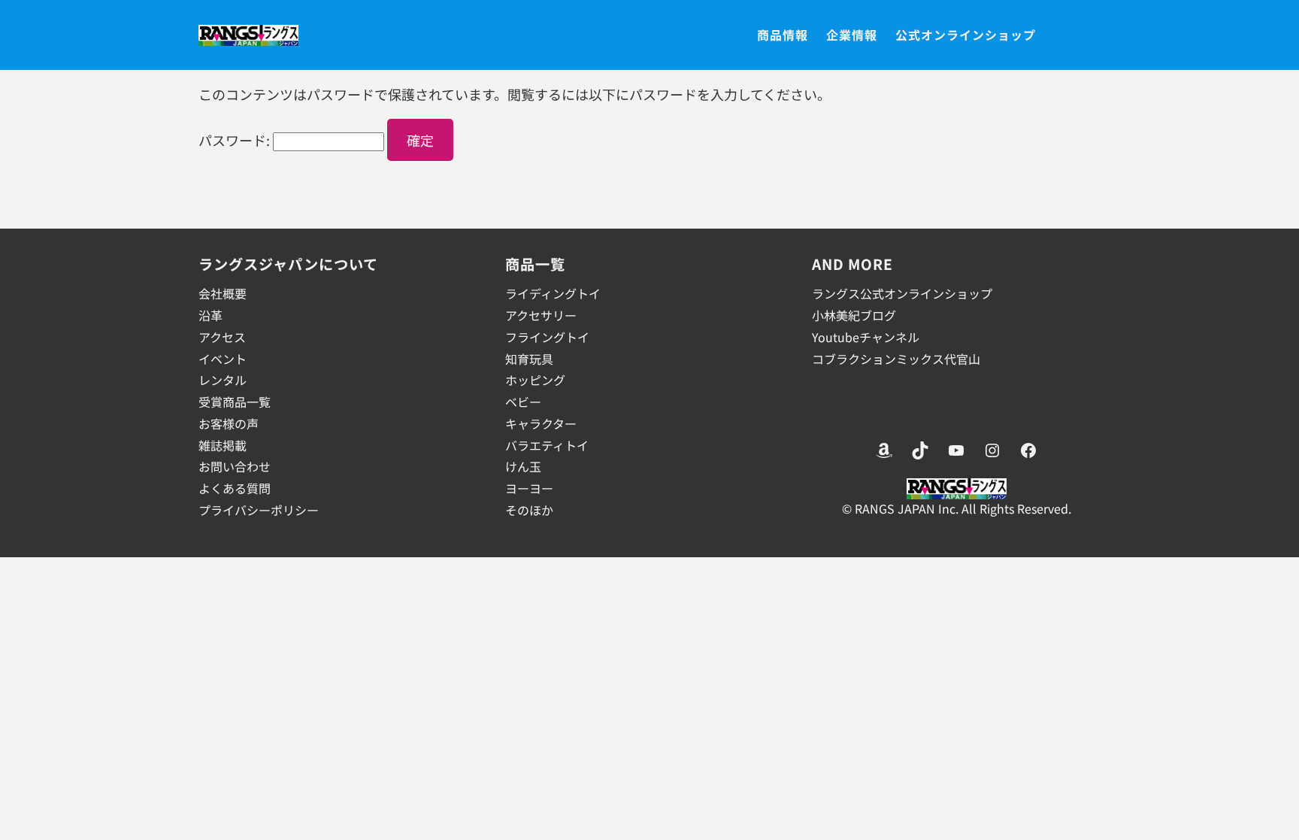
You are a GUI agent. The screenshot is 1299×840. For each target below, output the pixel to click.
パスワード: (235, 140)
